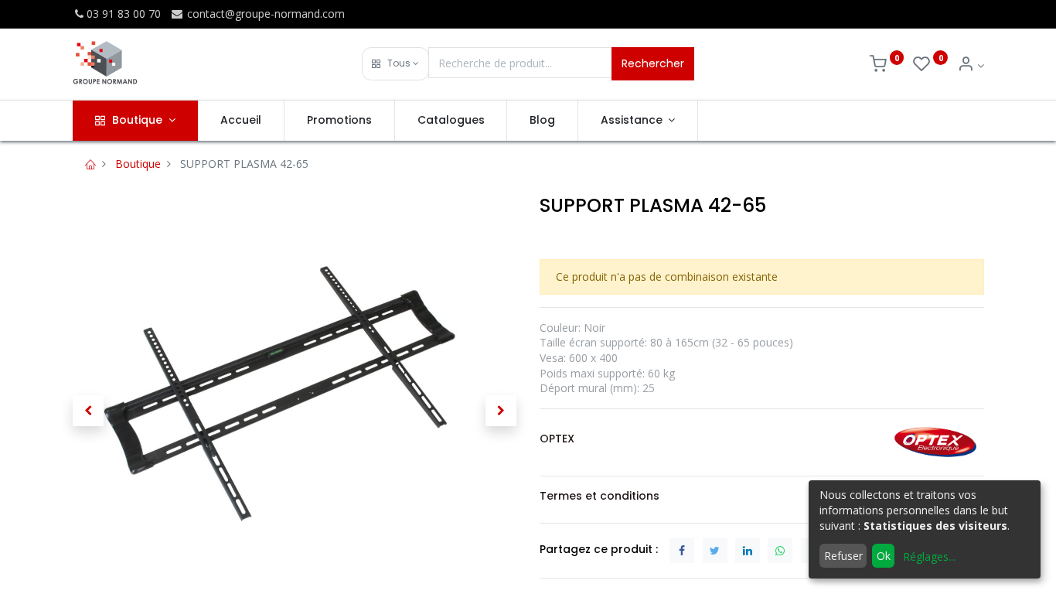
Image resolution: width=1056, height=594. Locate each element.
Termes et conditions (599, 496)
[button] (395, 63)
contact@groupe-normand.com (264, 13)
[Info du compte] (970, 65)
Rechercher (653, 63)
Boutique (138, 163)
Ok (884, 555)
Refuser (843, 555)
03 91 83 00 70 (124, 13)
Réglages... (929, 556)
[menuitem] (241, 121)
